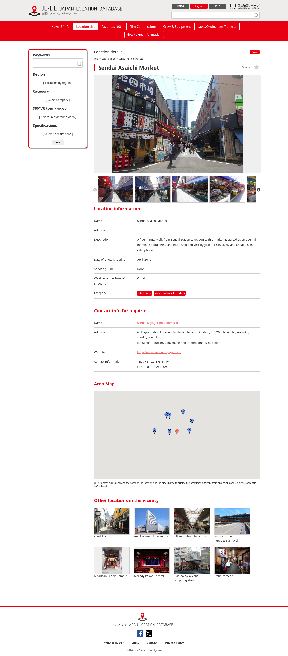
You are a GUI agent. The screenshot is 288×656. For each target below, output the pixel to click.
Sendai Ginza (102, 536)
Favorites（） (112, 26)
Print (255, 52)
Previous (95, 190)
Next (259, 190)
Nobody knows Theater (149, 576)
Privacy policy (174, 642)
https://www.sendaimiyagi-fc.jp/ (159, 352)
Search (58, 142)
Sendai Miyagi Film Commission (158, 323)
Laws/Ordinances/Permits (217, 26)
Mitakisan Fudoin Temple (110, 576)
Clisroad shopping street (190, 536)
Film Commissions (143, 26)
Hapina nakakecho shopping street (186, 578)
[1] (255, 15)
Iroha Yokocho (224, 576)
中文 (217, 6)
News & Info (60, 26)
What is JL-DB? (114, 642)
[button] (170, 432)
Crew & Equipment (177, 26)
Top (96, 58)
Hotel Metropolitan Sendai (151, 536)
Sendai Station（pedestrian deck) (227, 538)
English (199, 6)
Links (135, 642)
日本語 (180, 6)
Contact (152, 642)
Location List (85, 26)
